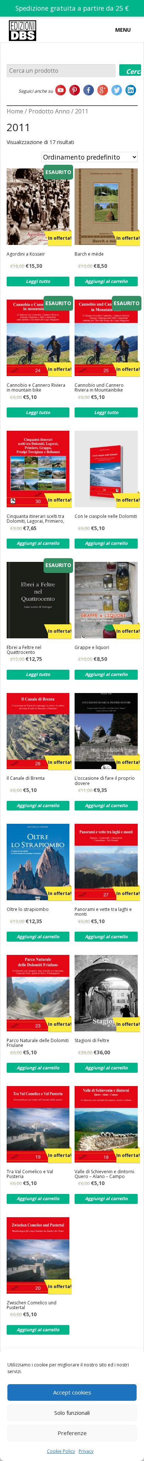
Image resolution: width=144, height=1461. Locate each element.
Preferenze (72, 1433)
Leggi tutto (38, 281)
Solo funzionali (72, 1412)
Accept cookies (72, 1392)
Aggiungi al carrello (106, 281)
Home (15, 111)
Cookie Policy (61, 1451)
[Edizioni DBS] (22, 19)
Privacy (86, 1451)
